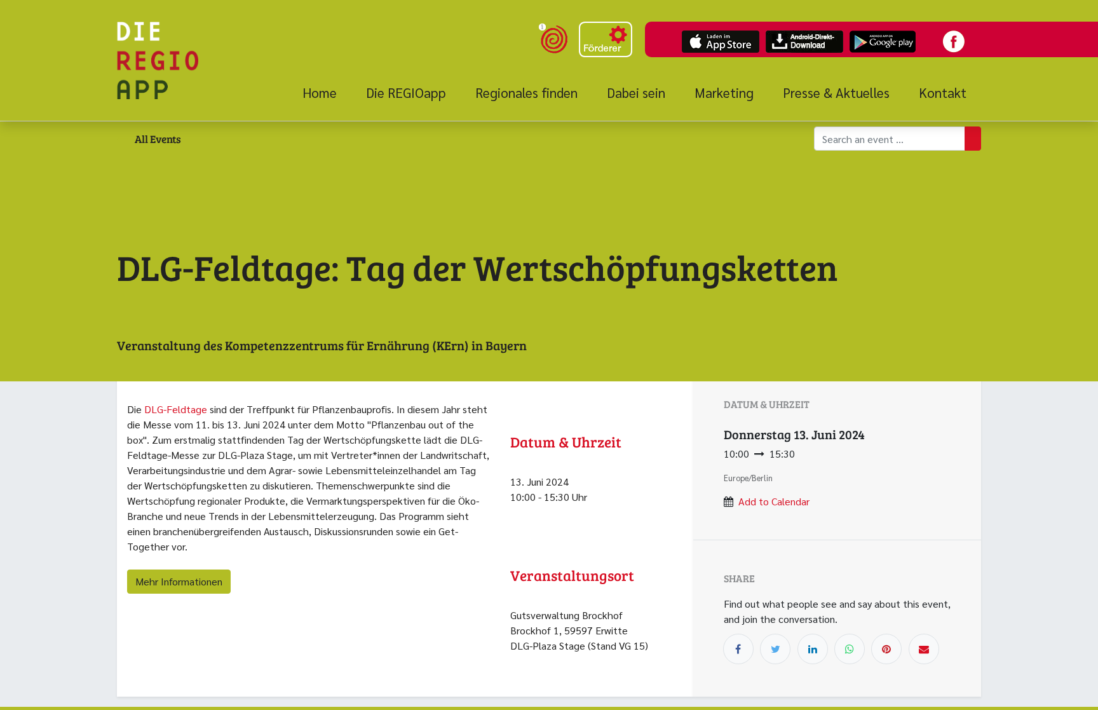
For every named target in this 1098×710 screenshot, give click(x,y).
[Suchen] (973, 138)
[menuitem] (326, 92)
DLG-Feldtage (175, 409)
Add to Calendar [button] (774, 501)
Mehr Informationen (178, 581)
